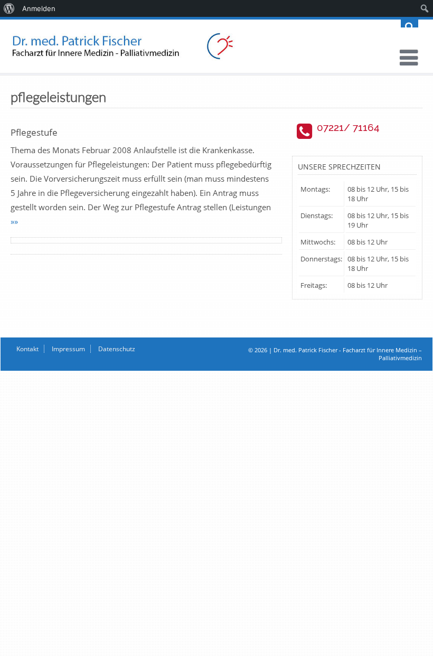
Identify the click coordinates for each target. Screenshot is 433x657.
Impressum (68, 349)
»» (14, 221)
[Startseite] (216, 46)
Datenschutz (116, 349)
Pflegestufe (34, 132)
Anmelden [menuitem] (38, 8)
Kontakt (27, 349)
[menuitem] (9, 8)
